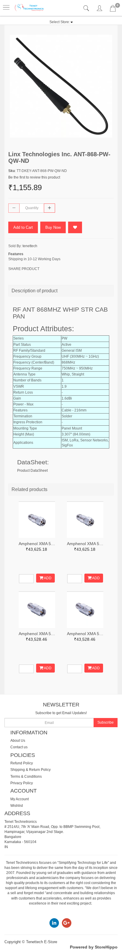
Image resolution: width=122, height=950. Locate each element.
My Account (19, 799)
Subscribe (105, 722)
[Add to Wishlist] (75, 227)
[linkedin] (54, 923)
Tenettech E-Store (41, 942)
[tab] (86, 8)
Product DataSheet (32, 470)
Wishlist (16, 806)
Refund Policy (21, 763)
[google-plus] (66, 923)
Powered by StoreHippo (94, 947)
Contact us (19, 747)
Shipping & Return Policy (30, 770)
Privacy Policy (21, 783)
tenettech (30, 246)
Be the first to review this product (34, 177)
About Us (17, 740)
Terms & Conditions (26, 776)
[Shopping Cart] (113, 9)
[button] (61, 22)
